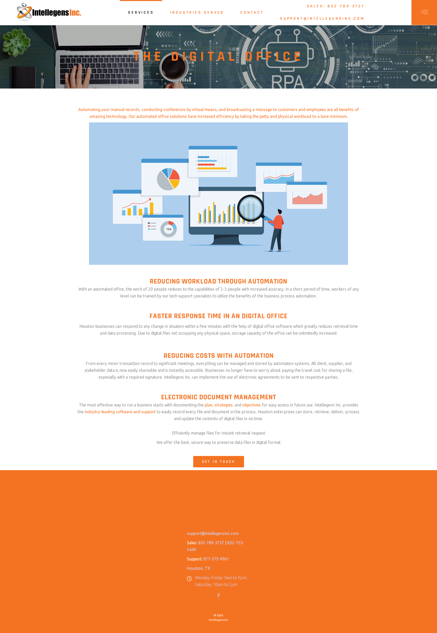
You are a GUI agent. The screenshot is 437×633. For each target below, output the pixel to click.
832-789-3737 (211, 542)
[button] (218, 461)
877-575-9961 (216, 559)
